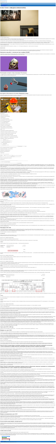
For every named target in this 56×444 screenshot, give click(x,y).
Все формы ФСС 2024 (5, 4)
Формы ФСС (5, 0)
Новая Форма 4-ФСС (4, 5)
